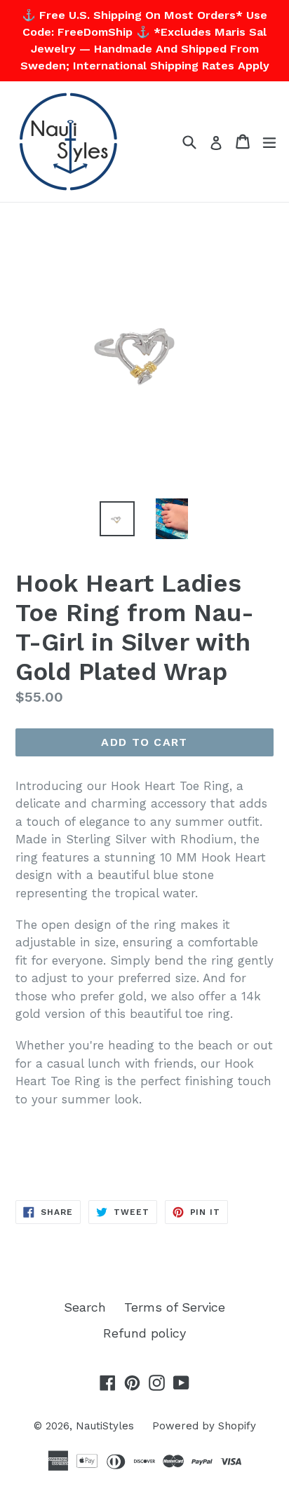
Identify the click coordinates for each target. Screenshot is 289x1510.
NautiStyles (105, 1426)
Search (85, 1307)
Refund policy (144, 1333)
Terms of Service (174, 1307)
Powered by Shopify (204, 1426)
